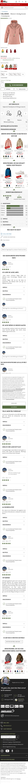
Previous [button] (2, 113)
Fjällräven (5, 14)
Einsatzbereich (7, 294)
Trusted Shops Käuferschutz (9, 98)
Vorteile (5, 287)
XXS (2, 74)
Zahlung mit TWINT (8, 699)
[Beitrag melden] (10, 267)
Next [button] (25, 113)
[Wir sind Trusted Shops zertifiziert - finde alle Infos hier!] (16, 700)
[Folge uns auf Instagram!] (3, 751)
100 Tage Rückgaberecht (8, 94)
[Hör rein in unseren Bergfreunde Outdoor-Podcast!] (13, 751)
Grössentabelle (4, 77)
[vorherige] (2, 146)
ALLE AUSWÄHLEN (14, 407)
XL (23, 74)
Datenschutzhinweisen (10, 399)
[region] (14, 392)
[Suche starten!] (25, 7)
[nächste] (25, 146)
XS (6, 74)
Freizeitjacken (5, 11)
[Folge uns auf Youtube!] (8, 751)
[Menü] (2, 7)
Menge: (2, 82)
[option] (14, 33)
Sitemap (18, 778)
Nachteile (5, 291)
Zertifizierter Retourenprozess (12, 715)
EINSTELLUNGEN (14, 403)
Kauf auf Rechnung (7, 96)
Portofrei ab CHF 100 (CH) (9, 93)
